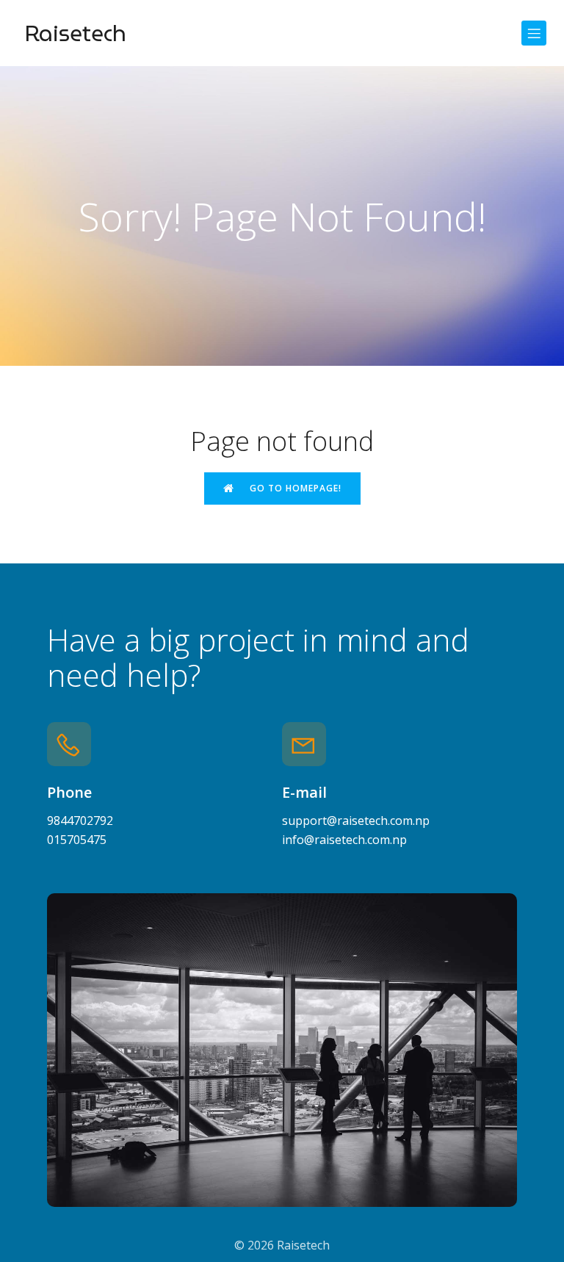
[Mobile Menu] (533, 33)
